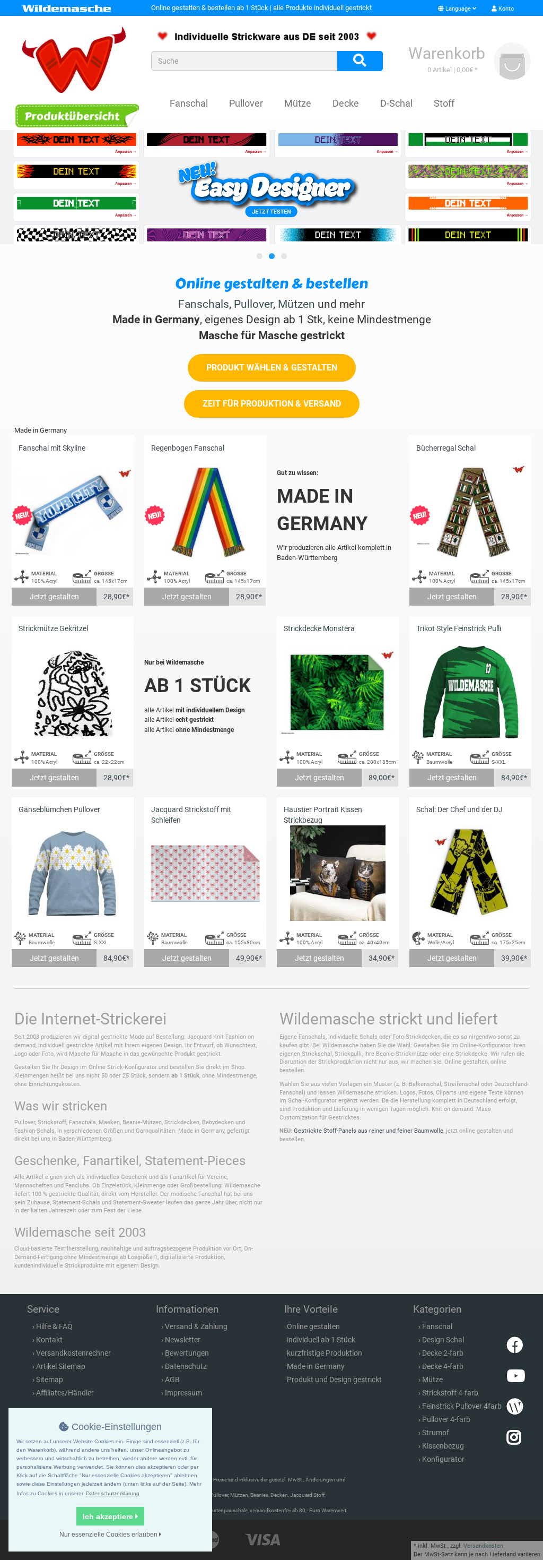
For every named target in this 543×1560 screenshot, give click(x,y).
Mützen (296, 304)
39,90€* (514, 958)
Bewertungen (187, 1353)
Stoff (444, 103)
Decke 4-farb (442, 1366)
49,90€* (249, 958)
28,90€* (116, 596)
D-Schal (396, 103)
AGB (172, 1379)
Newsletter (182, 1339)
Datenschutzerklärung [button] (112, 1493)
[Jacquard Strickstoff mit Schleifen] (205, 873)
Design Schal (443, 1339)
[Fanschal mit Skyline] (73, 511)
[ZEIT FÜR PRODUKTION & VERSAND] (272, 415)
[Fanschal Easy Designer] (271, 187)
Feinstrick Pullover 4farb (462, 1406)
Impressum (183, 1393)
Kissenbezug (443, 1446)
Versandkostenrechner (73, 1353)
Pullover (246, 103)
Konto (505, 8)
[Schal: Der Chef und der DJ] (470, 873)
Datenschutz (186, 1366)
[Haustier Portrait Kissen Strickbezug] (338, 873)
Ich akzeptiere (109, 1516)
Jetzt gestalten (54, 596)
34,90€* (382, 958)
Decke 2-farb (442, 1353)
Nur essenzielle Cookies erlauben (109, 1534)
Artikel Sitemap (60, 1366)
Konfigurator (443, 1459)
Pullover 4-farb (446, 1419)
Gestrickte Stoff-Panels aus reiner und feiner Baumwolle (368, 1130)
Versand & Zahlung (196, 1326)
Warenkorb (446, 53)
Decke (345, 103)
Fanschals (203, 304)
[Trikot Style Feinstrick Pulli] (470, 692)
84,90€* (514, 777)
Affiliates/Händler (65, 1393)
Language (458, 8)
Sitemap (49, 1379)
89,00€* (382, 777)
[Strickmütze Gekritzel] (73, 692)
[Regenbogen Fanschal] (205, 511)
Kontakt (49, 1339)
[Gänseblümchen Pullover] (73, 873)
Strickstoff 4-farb (450, 1393)
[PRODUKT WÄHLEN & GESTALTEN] (272, 379)
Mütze (297, 103)
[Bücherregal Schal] (470, 511)
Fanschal (189, 103)
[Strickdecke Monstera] (338, 692)
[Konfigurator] (76, 115)
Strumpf (435, 1432)
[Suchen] (360, 61)
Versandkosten (483, 1545)
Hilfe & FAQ (54, 1326)
